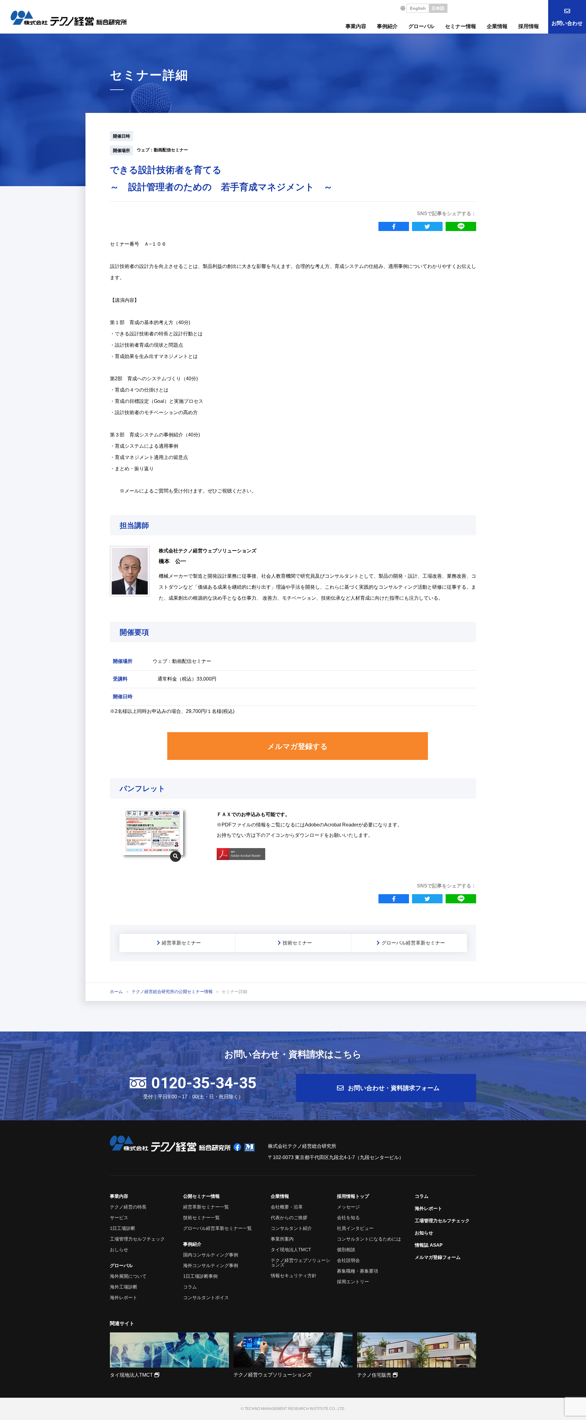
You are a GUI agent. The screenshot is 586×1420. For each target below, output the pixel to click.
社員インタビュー (355, 1228)
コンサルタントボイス (206, 1297)
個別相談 (346, 1249)
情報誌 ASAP (429, 1245)
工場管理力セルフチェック (137, 1238)
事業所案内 (282, 1238)
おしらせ (119, 1249)
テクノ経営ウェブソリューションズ (300, 1262)
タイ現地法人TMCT (291, 1249)
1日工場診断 (122, 1228)
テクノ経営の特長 (128, 1206)
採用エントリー (353, 1281)
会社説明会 (348, 1260)
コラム (190, 1286)
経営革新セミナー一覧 (206, 1206)
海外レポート (123, 1297)
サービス (119, 1217)
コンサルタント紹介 (291, 1228)
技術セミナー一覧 (201, 1217)
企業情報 (497, 26)
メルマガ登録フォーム (438, 1257)
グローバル (421, 26)
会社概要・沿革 (287, 1206)
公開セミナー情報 (201, 1196)
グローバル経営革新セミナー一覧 (217, 1228)
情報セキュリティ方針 (294, 1275)
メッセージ (348, 1206)
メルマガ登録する (297, 746)
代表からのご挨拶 (289, 1217)
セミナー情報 (460, 26)
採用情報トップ (353, 1196)
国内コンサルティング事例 (210, 1254)
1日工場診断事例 (200, 1276)
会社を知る (348, 1217)
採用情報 (528, 26)
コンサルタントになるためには (369, 1238)
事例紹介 (387, 26)
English (418, 8)
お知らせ (424, 1232)
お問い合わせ (567, 23)
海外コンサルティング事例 (210, 1265)
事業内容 (355, 26)
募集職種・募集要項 (357, 1271)
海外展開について (128, 1276)
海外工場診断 (123, 1286)
